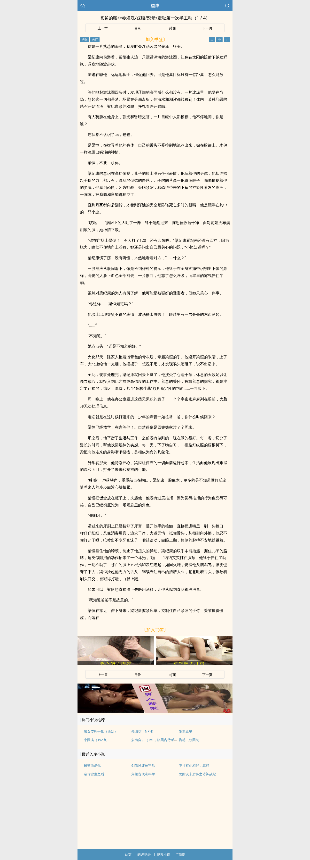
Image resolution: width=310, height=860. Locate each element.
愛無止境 (185, 731)
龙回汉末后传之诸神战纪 (197, 774)
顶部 (181, 854)
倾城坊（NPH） (143, 731)
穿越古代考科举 (143, 774)
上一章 (103, 28)
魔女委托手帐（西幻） (101, 731)
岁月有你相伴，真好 (194, 765)
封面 (172, 28)
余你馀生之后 (94, 774)
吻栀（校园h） (190, 739)
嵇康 (155, 5)
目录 (137, 28)
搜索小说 (163, 854)
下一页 (207, 28)
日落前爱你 (92, 765)
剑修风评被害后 (143, 765)
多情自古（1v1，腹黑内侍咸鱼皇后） (159, 739)
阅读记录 (144, 854)
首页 (128, 854)
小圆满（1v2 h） (96, 739)
